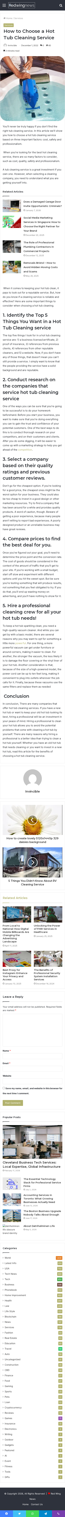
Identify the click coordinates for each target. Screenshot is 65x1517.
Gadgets (9, 1445)
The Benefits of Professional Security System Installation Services (47, 974)
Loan (7, 1402)
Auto (7, 1354)
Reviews (9, 1413)
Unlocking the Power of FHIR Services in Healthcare (47, 929)
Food (7, 1380)
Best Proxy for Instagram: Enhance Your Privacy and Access (15, 974)
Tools (7, 1471)
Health (8, 1300)
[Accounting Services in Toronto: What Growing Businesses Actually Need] (12, 1199)
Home (9, 18)
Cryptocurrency (13, 1407)
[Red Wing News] (21, 5)
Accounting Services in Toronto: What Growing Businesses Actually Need (39, 1199)
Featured (9, 1450)
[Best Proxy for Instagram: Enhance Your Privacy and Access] (17, 959)
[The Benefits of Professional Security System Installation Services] (48, 959)
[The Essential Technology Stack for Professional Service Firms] (12, 1183)
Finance (9, 1375)
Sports (8, 1391)
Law (7, 1306)
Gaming (9, 1386)
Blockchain (10, 1316)
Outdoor (9, 1439)
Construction (11, 1364)
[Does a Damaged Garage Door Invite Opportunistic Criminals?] (12, 206)
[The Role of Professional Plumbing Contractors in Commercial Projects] (12, 246)
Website (7, 1075)
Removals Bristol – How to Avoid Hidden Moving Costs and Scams (41, 267)
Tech (7, 1279)
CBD (7, 1370)
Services (18, 18)
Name (7, 1050)
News (8, 1322)
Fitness (8, 1466)
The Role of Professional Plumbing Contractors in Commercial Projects (39, 247)
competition (25, 449)
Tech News (11, 1273)
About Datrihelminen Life (39, 1226)
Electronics (10, 1429)
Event (8, 1461)
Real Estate (11, 1338)
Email (6, 1063)
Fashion (9, 1332)
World (8, 1257)
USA (7, 1268)
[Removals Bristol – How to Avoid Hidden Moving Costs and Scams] (12, 267)
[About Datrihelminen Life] (12, 1230)
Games (8, 1418)
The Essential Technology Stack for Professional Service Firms (42, 1183)
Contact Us (37, 1504)
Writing (8, 1434)
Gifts (7, 1477)
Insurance (10, 1423)
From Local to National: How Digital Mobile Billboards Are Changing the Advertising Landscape (16, 933)
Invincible (12, 45)
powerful (20, 643)
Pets (7, 1396)
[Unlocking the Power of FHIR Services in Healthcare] (48, 914)
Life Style (10, 1311)
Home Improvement (15, 1295)
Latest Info (10, 1263)
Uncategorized (12, 1359)
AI (6, 1455)
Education (10, 1343)
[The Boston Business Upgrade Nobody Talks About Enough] (12, 1215)
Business (9, 1284)
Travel (8, 1348)
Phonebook (11, 1290)
